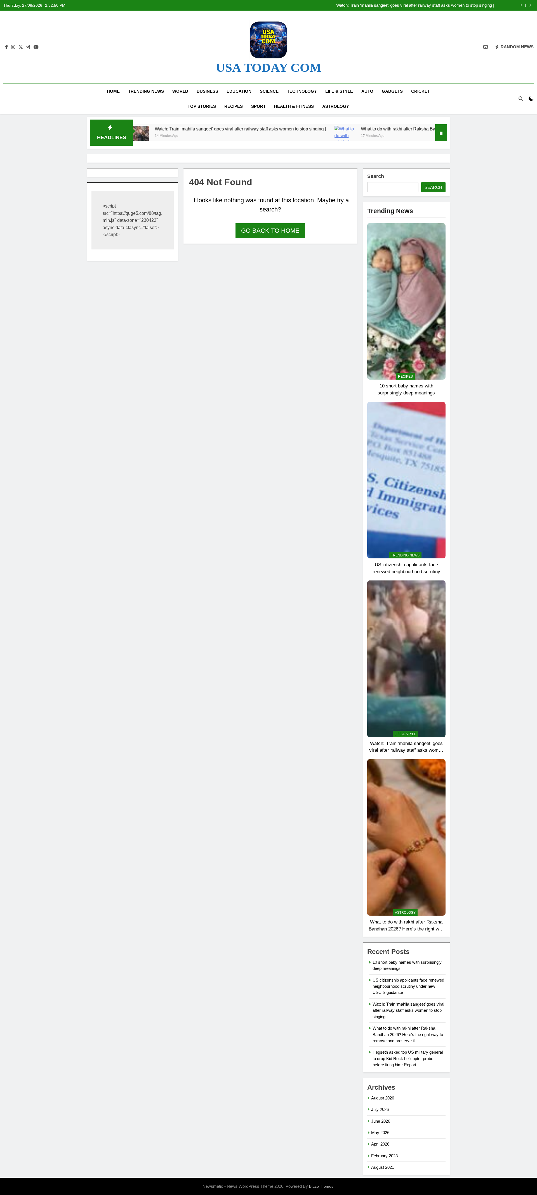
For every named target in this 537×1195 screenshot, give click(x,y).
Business (207, 91)
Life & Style (339, 91)
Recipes (233, 106)
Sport (258, 106)
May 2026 (380, 1132)
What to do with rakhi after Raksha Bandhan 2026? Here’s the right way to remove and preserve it (405, 5)
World (180, 91)
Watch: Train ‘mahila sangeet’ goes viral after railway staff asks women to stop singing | (182, 128)
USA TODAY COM (268, 68)
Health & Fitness (294, 106)
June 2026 (380, 1121)
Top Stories (202, 106)
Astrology (335, 106)
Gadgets (392, 91)
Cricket (420, 91)
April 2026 (380, 1144)
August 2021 (382, 1167)
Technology (302, 91)
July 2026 (380, 1109)
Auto (367, 91)
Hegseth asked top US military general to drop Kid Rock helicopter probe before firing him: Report (408, 1058)
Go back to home (270, 230)
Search (375, 176)
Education (239, 91)
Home (113, 91)
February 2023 (384, 1155)
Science (269, 91)
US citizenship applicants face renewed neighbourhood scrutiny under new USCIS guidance (406, 571)
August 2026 (382, 1098)
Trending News (146, 91)
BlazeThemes (321, 1186)
